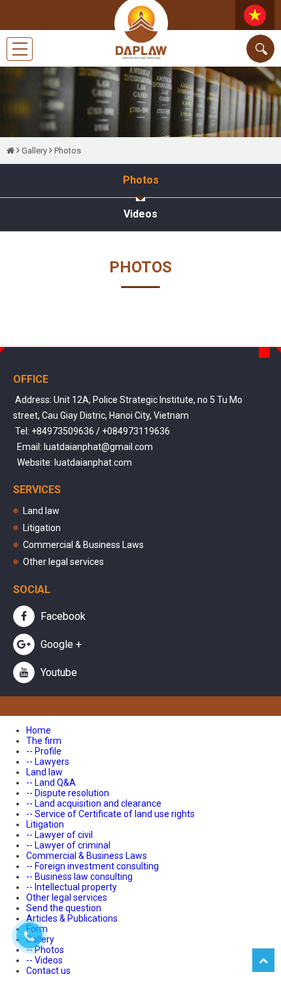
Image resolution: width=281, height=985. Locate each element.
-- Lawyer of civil (59, 835)
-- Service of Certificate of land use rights (110, 814)
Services (37, 489)
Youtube (57, 672)
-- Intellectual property (71, 887)
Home (38, 730)
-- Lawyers (47, 761)
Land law (41, 511)
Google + (60, 644)
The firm (43, 740)
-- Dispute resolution (67, 793)
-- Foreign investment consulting (92, 866)
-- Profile (43, 751)
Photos (67, 150)
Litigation (42, 528)
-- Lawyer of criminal (68, 845)
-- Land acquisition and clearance (93, 803)
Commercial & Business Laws (83, 545)
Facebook (62, 616)
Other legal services (63, 562)
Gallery (34, 150)
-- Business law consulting (79, 876)
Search (260, 49)
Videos (140, 214)
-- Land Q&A (51, 782)
